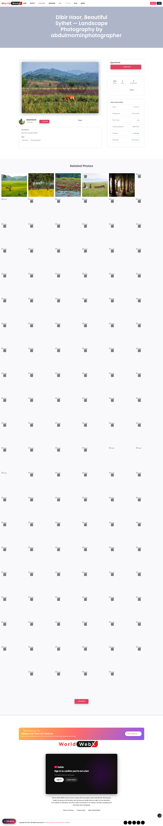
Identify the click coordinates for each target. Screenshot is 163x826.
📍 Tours (68, 3)
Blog (75, 3)
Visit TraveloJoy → (133, 734)
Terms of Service (68, 810)
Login (159, 3)
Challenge (41, 3)
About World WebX (94, 810)
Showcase (52, 3)
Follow (45, 121)
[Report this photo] (117, 90)
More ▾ (83, 3)
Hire (60, 3)
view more (81, 701)
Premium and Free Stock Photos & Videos (57, 822)
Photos (32, 3)
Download (127, 67)
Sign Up (153, 3)
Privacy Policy (81, 810)
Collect (132, 90)
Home (24, 3)
